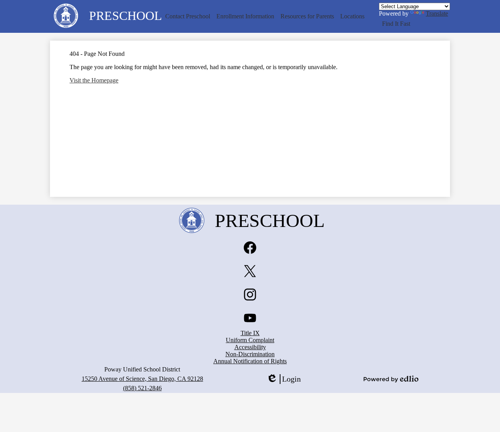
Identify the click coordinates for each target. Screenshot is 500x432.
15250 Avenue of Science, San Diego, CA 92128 (142, 378)
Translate (437, 13)
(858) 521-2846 (142, 388)
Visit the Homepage (94, 80)
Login (283, 379)
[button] (187, 16)
